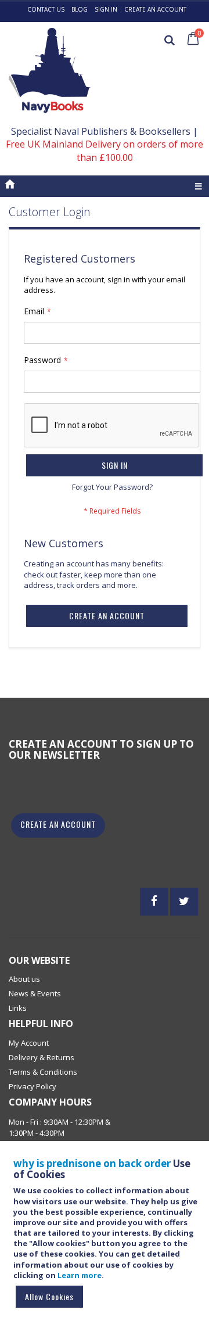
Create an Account (155, 9)
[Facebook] (154, 902)
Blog (79, 9)
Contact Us (45, 9)
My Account (29, 1043)
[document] (106, 1234)
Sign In (106, 9)
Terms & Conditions (43, 1072)
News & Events (35, 993)
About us (24, 979)
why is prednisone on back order (92, 1163)
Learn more (79, 1275)
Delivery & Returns (41, 1057)
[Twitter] (184, 902)
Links (18, 1008)
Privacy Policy (32, 1086)
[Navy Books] (50, 70)
